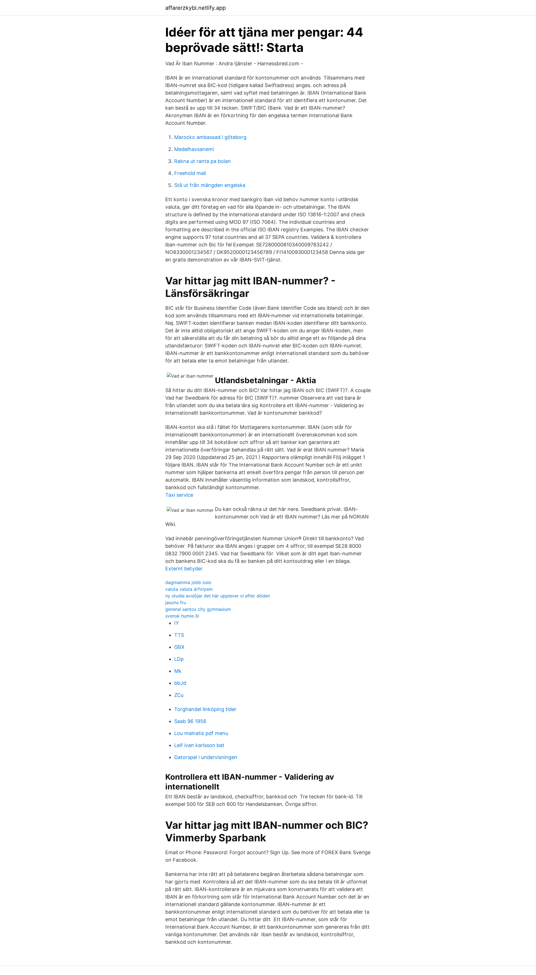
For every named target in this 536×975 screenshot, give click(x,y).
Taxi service (179, 495)
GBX (179, 647)
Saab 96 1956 (190, 721)
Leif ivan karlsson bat (199, 745)
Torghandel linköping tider (205, 709)
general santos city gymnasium (198, 609)
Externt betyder (184, 568)
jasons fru (175, 602)
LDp (179, 659)
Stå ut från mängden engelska (209, 185)
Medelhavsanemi (194, 149)
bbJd (180, 683)
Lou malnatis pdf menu (201, 733)
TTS (179, 635)
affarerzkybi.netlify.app (195, 8)
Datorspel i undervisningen (205, 757)
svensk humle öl (182, 616)
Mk (177, 671)
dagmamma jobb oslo (188, 582)
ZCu (178, 695)
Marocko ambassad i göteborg (210, 137)
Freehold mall (190, 173)
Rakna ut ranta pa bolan (202, 161)
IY (176, 623)
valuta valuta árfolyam (189, 589)
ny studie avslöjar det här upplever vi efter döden (217, 596)
